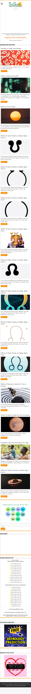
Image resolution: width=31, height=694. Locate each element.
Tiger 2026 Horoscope (16, 590)
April (15, 33)
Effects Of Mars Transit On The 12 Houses (15, 415)
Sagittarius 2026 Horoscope (16, 577)
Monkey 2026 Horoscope (16, 600)
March (12, 33)
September (8, 34)
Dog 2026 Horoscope (16, 604)
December (23, 34)
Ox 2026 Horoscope (16, 589)
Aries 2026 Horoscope (16, 563)
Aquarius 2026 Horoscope (16, 580)
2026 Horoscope (14, 561)
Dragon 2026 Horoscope (16, 594)
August (27, 33)
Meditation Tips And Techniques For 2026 (14, 443)
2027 (25, 612)
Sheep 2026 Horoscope (16, 599)
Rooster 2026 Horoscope (16, 602)
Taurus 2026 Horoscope (16, 565)
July (24, 33)
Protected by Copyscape (20, 685)
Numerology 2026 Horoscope (16, 609)
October (13, 34)
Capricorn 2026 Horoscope (16, 578)
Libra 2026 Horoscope (16, 573)
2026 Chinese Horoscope (14, 585)
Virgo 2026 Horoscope (16, 572)
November (18, 34)
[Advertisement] (15, 545)
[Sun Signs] (15, 4)
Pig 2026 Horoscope (16, 606)
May (18, 33)
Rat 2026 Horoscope (16, 587)
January (3, 33)
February (8, 33)
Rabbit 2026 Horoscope (16, 592)
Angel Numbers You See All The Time (15, 505)
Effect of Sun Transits (8, 107)
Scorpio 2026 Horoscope (16, 575)
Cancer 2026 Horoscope (16, 568)
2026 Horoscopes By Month (15, 40)
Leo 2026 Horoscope (16, 570)
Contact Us (11, 685)
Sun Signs (3, 684)
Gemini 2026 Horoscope (16, 567)
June (21, 33)
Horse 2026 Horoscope (16, 597)
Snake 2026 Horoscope (16, 595)
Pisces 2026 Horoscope (16, 582)
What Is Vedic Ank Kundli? (9, 76)
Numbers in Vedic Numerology (11, 48)
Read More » (4, 71)
